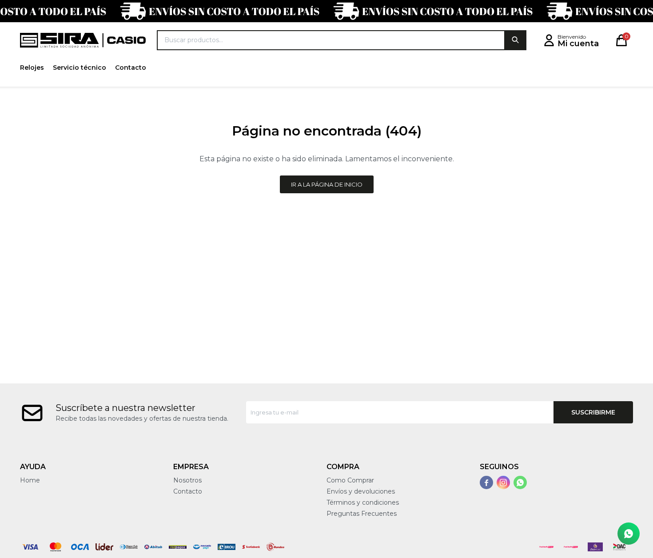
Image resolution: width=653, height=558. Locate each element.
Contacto (130, 68)
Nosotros (187, 480)
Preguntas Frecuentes (361, 514)
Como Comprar (350, 480)
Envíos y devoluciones (360, 491)
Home (30, 480)
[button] (515, 40)
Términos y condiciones (362, 502)
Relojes (32, 68)
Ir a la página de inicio (326, 184)
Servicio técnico (79, 68)
